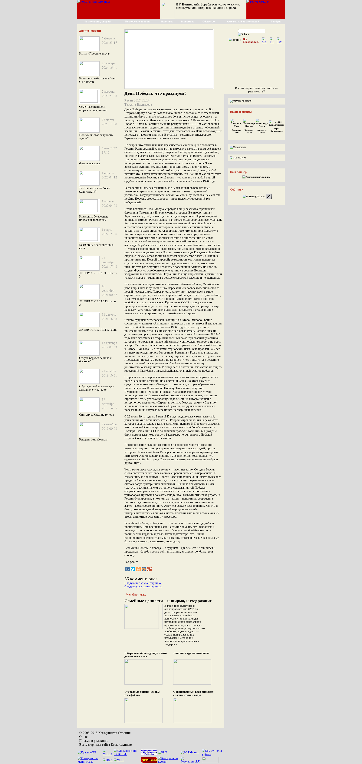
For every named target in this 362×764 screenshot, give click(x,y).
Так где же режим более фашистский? (94, 190)
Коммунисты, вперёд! (97, 21)
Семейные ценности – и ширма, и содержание (94, 108)
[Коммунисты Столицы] (93, 1)
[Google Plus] (149, 569)
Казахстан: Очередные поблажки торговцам (93, 218)
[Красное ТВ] (87, 752)
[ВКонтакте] (127, 569)
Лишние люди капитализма (191, 653)
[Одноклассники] (138, 569)
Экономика (187, 21)
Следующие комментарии (143, 583)
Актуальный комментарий (243, 21)
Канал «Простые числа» (94, 53)
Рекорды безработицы (93, 439)
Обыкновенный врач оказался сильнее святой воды (193, 693)
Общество (208, 21)
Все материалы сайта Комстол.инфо (105, 744)
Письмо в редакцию (93, 740)
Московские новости (137, 21)
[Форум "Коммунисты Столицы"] (257, 1)
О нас (83, 737)
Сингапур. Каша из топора (96, 414)
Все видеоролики (251, 40)
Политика (167, 21)
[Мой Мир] (144, 569)
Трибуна (276, 21)
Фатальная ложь (89, 163)
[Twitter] (133, 569)
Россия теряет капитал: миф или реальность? (256, 90)
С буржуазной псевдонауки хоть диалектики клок (96, 388)
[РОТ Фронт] (190, 752)
